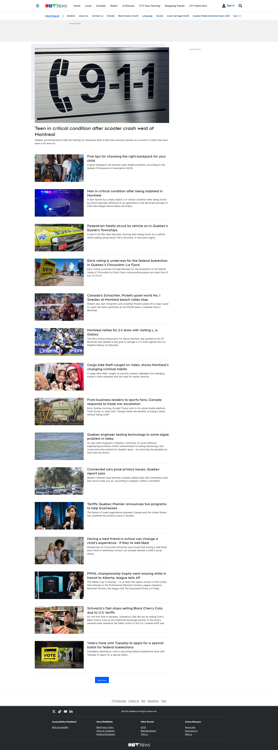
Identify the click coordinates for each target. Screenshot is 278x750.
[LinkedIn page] (71, 711)
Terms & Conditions (105, 731)
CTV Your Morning (149, 5)
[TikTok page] (59, 711)
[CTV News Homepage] (56, 6)
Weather (71, 16)
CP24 (143, 727)
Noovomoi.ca (191, 731)
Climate (111, 16)
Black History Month (128, 16)
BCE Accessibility (60, 727)
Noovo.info (190, 727)
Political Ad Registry (105, 734)
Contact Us (97, 16)
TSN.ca (144, 734)
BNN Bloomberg (148, 731)
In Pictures (128, 5)
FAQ (143, 701)
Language (147, 16)
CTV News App (119, 701)
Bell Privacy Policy (105, 727)
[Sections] (38, 6)
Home (76, 5)
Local (88, 5)
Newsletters (153, 701)
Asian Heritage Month (178, 16)
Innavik (159, 16)
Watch (114, 5)
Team (163, 701)
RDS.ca (188, 734)
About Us (83, 16)
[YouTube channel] (65, 711)
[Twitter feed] (54, 711)
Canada (101, 5)
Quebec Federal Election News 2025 (211, 16)
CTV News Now (198, 5)
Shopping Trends (175, 5)
